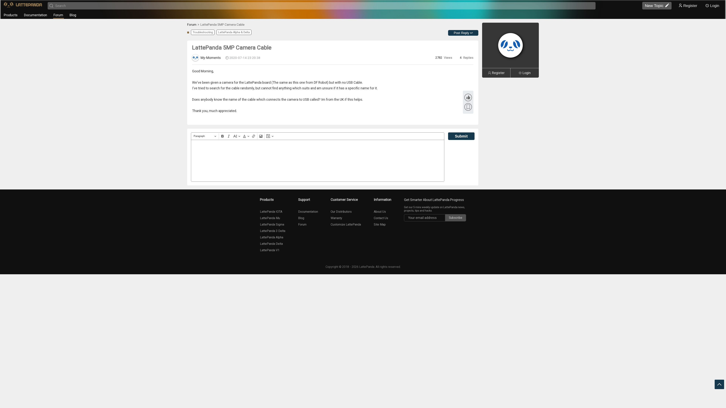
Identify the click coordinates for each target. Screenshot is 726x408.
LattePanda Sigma (272, 224)
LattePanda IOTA (271, 211)
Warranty (336, 218)
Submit (461, 136)
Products (11, 15)
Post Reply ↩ (463, 33)
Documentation (35, 15)
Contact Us (381, 218)
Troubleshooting (203, 32)
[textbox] (317, 161)
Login (714, 6)
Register (690, 6)
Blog (73, 15)
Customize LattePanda (346, 224)
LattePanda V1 (269, 250)
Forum (58, 15)
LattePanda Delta (271, 244)
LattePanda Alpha (271, 237)
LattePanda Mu (270, 218)
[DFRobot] (23, 5)
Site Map (380, 224)
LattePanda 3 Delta (272, 231)
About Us (380, 211)
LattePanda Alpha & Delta (234, 32)
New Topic (654, 5)
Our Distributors (341, 211)
